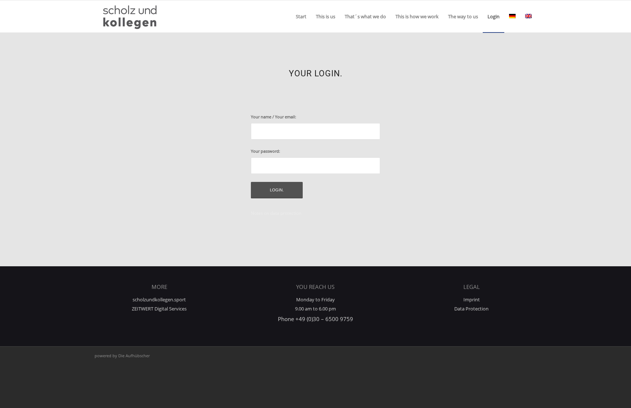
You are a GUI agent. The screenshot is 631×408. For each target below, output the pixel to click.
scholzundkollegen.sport (159, 299)
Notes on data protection (276, 213)
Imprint (471, 299)
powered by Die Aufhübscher (122, 355)
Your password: (265, 151)
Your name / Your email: (273, 116)
